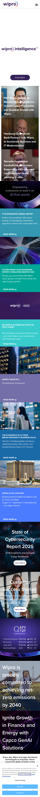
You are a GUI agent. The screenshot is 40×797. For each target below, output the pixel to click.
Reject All (20, 786)
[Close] (37, 765)
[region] (20, 780)
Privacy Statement (24, 774)
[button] (20, 101)
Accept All (20, 793)
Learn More (20, 563)
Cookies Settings (20, 780)
